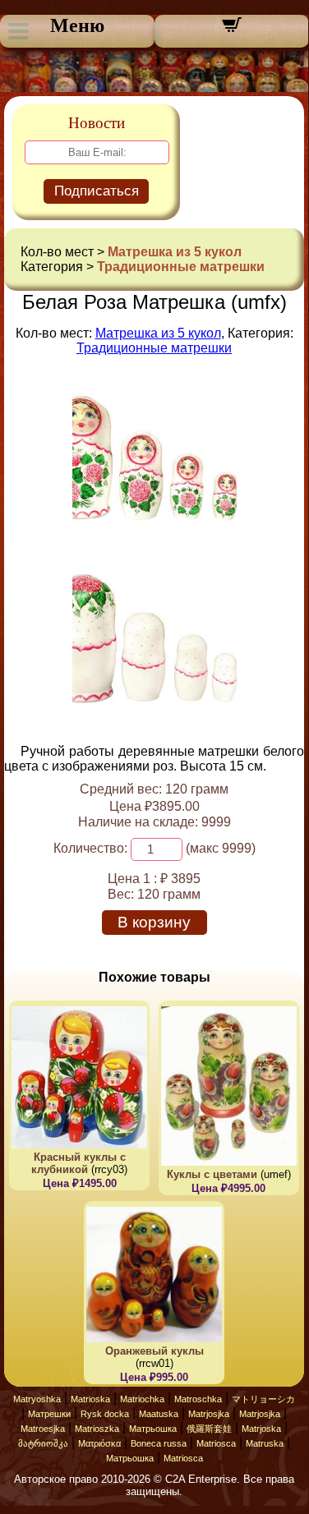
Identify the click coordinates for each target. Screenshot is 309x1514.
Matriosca (216, 1443)
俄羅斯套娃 (209, 1428)
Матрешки (49, 1414)
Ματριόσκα (99, 1443)
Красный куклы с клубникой (78, 1163)
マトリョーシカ (263, 1399)
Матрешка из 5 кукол (175, 252)
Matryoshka (37, 1399)
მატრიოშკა (43, 1443)
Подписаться (96, 191)
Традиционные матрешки (181, 267)
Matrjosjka (208, 1414)
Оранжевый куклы (154, 1351)
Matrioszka (97, 1428)
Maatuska (158, 1414)
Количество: (90, 848)
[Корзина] (232, 30)
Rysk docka (105, 1414)
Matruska (265, 1443)
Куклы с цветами (212, 1174)
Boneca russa (159, 1443)
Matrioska (90, 1399)
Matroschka (198, 1399)
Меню (77, 25)
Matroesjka (43, 1428)
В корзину (154, 922)
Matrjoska (261, 1428)
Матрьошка (153, 1428)
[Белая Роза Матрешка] (154, 536)
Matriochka (142, 1399)
